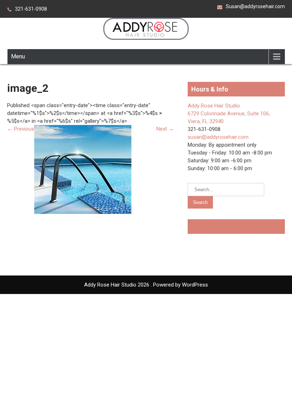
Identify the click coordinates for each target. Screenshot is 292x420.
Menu (18, 56)
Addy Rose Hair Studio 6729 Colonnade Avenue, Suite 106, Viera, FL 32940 (229, 114)
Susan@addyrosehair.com (255, 6)
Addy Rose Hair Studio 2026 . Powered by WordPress (146, 285)
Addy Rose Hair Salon (223, 226)
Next (165, 129)
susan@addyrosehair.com (218, 137)
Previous (20, 129)
